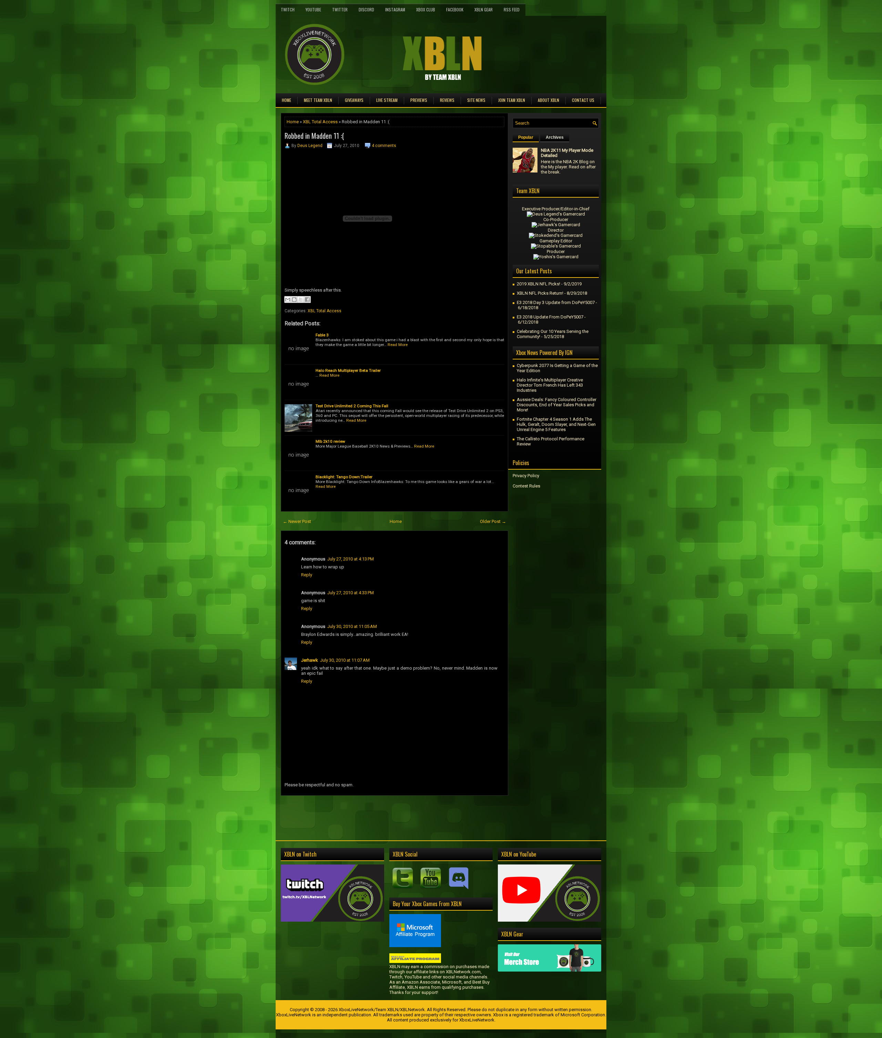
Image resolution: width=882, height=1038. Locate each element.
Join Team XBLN (511, 100)
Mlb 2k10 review (330, 441)
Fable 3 (322, 335)
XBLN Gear (483, 9)
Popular (525, 137)
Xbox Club (425, 9)
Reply (306, 574)
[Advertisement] (361, 811)
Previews (418, 100)
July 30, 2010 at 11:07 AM (345, 660)
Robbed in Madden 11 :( (314, 135)
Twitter (340, 9)
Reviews (447, 100)
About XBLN (548, 100)
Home (286, 100)
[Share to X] (300, 299)
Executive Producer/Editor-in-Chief (555, 208)
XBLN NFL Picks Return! (540, 293)
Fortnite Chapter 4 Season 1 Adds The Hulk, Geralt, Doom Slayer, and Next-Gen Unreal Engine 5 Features (556, 424)
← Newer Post (297, 521)
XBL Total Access (320, 121)
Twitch (288, 9)
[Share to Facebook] (307, 299)
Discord (366, 9)
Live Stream (387, 100)
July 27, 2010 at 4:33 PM (350, 592)
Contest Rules (526, 486)
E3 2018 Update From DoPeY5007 (550, 316)
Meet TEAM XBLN (318, 100)
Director (556, 230)
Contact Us (583, 100)
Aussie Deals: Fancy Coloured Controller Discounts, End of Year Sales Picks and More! (556, 404)
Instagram (395, 9)
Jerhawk (309, 660)
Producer (556, 251)
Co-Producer (555, 219)
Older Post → (493, 521)
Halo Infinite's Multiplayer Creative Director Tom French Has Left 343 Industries (550, 385)
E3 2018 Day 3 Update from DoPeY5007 (556, 302)
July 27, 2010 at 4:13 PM (350, 559)
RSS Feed (512, 9)
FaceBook (454, 9)
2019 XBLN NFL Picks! (538, 283)
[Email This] (287, 299)
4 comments (384, 145)
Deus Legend (309, 145)
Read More (398, 344)
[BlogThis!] (294, 299)
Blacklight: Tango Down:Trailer (344, 476)
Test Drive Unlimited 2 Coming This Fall (352, 405)
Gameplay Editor (556, 240)
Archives (555, 137)
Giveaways (354, 100)
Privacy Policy (526, 475)
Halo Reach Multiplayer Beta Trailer (348, 370)
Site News (476, 100)
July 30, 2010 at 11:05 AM (352, 626)
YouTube (313, 9)
